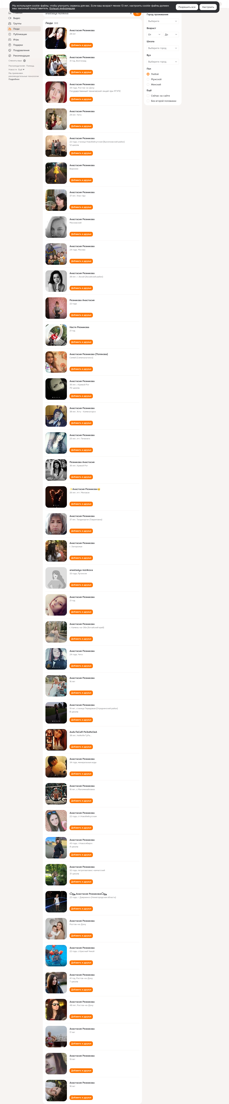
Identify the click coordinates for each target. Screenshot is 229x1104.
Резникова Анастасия (82, 300)
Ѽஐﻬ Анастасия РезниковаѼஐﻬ (88, 893)
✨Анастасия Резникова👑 (85, 489)
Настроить (208, 7)
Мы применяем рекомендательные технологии (24, 76)
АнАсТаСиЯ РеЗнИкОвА (83, 731)
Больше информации (62, 8)
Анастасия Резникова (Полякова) (89, 354)
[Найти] (137, 13)
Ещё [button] (20, 69)
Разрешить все (187, 7)
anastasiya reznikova (81, 570)
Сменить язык (15, 60)
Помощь (30, 66)
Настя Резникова (79, 327)
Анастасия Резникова (82, 30)
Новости (13, 69)
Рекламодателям (17, 66)
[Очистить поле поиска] (131, 13)
